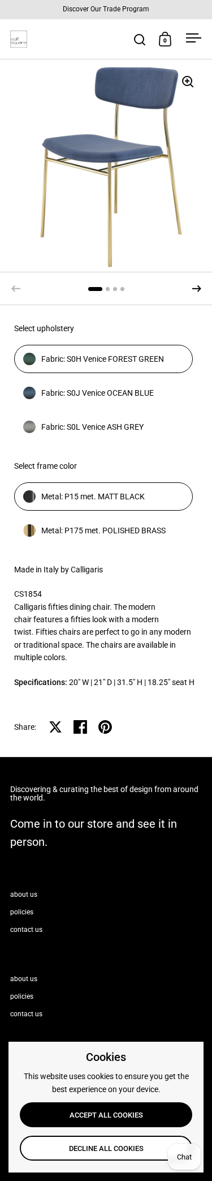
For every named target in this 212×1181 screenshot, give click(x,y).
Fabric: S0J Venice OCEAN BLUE (97, 392)
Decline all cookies (106, 1148)
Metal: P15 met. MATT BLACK (93, 496)
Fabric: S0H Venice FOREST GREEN (102, 358)
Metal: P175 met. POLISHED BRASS (103, 530)
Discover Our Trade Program (106, 9)
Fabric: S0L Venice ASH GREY (92, 426)
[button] (196, 288)
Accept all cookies (106, 1115)
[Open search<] (140, 39)
